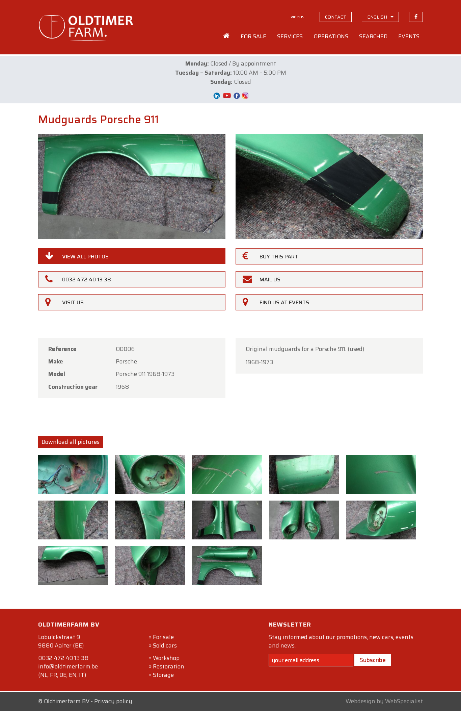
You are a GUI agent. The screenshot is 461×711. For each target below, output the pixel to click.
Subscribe (372, 660)
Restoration (168, 666)
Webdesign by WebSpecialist (384, 701)
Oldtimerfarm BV (66, 701)
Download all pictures (71, 441)
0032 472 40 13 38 (63, 658)
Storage (163, 674)
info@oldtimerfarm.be (68, 666)
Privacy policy (113, 701)
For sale (163, 637)
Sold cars (165, 645)
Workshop (166, 658)
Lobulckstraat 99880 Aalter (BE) (61, 641)
